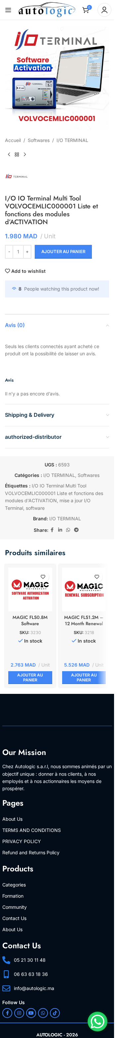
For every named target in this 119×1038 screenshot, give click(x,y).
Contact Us (14, 918)
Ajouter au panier (63, 251)
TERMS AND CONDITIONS (31, 830)
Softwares (39, 140)
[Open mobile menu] (8, 9)
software (35, 508)
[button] (30, 677)
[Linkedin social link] (60, 530)
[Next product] (25, 154)
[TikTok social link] (55, 1013)
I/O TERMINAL (72, 140)
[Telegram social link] (76, 530)
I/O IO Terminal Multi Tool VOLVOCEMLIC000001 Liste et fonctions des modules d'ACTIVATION (54, 493)
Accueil (13, 140)
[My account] (104, 9)
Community (14, 907)
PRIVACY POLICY (21, 841)
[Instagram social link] (19, 1013)
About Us (12, 819)
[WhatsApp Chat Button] (97, 1021)
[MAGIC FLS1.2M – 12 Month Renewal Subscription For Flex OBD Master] (84, 589)
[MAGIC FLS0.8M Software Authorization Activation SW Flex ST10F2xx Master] (30, 589)
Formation (12, 896)
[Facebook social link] (52, 530)
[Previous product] (9, 154)
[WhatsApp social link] (68, 530)
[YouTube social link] (31, 1013)
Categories (14, 884)
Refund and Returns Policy (31, 852)
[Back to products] (17, 154)
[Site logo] (47, 9)
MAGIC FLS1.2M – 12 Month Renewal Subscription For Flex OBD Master (83, 627)
